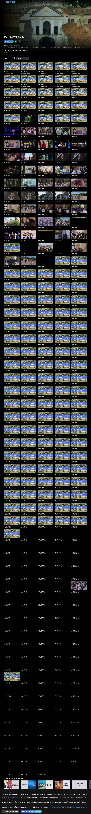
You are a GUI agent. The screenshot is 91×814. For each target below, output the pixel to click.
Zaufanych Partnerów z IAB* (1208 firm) (74, 795)
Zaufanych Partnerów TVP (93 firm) (15, 797)
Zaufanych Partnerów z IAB (57, 807)
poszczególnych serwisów (40, 801)
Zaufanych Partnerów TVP (76, 807)
